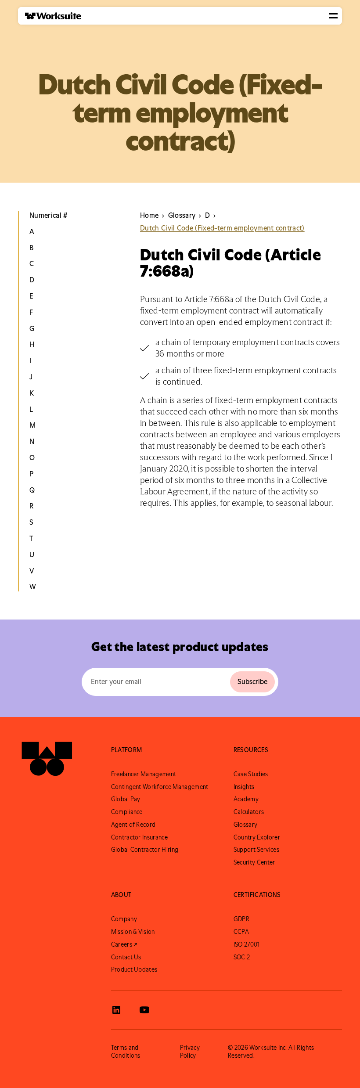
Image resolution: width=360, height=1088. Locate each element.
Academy (246, 799)
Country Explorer (257, 837)
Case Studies (251, 774)
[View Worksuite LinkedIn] (116, 1010)
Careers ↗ (124, 944)
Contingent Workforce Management (160, 787)
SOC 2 (242, 957)
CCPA (241, 932)
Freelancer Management (143, 774)
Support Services (256, 850)
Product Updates (134, 969)
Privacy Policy (190, 1051)
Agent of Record (133, 825)
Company (124, 919)
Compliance (127, 812)
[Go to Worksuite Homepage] (47, 762)
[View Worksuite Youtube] (144, 1010)
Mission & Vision (133, 932)
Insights (244, 787)
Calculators (249, 812)
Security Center (254, 862)
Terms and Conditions (125, 1051)
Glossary (246, 825)
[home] (49, 16)
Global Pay (125, 799)
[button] (333, 16)
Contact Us (126, 957)
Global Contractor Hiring (145, 850)
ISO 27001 (247, 944)
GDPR (241, 919)
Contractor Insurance (139, 837)
